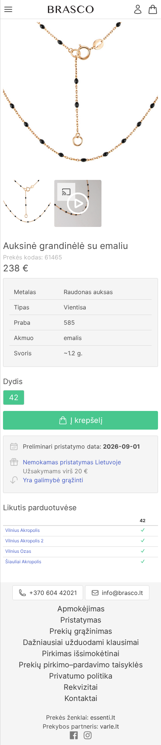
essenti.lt (102, 717)
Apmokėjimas (80, 608)
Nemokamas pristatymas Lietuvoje (72, 462)
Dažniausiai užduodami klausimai (81, 642)
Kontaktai (80, 698)
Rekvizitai (81, 687)
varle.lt (109, 726)
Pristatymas (80, 619)
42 (13, 397)
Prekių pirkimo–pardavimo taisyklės (81, 664)
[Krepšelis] (153, 9)
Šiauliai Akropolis (23, 561)
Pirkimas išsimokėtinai (80, 653)
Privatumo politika (80, 675)
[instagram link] (87, 737)
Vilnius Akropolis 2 (24, 540)
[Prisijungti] (138, 9)
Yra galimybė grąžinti (53, 480)
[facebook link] (74, 737)
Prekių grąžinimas (80, 631)
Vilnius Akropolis (22, 530)
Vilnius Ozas (18, 551)
